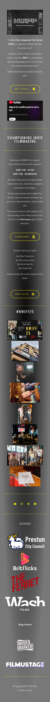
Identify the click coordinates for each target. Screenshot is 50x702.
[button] (25, 89)
